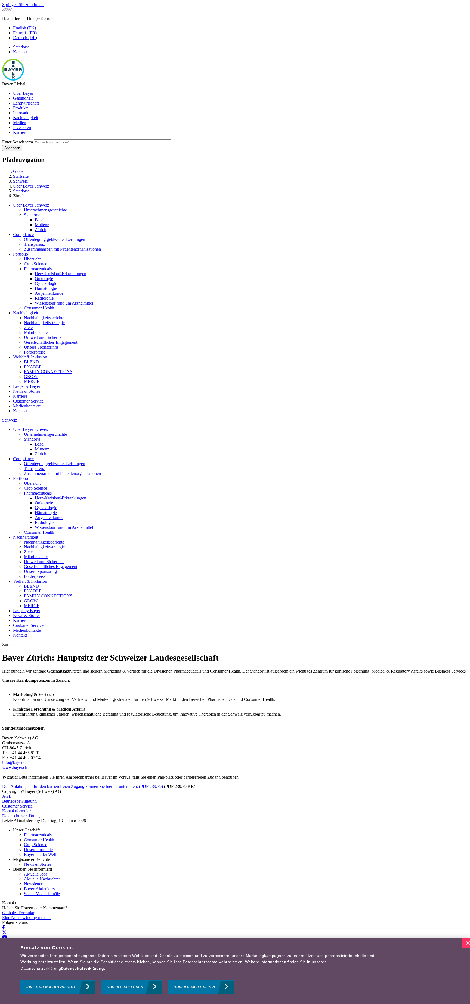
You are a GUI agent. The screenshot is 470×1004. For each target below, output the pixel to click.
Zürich (40, 229)
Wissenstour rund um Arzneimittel (64, 303)
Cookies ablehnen (125, 987)
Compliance (23, 234)
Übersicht (32, 259)
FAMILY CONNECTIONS (48, 371)
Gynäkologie (46, 283)
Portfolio (20, 254)
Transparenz (34, 244)
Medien (19, 122)
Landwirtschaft (26, 103)
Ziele (28, 327)
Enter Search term (17, 142)
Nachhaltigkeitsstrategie (44, 322)
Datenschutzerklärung (21, 815)
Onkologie (44, 278)
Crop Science (35, 264)
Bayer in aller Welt (40, 854)
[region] (235, 971)
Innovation (22, 112)
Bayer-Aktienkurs (39, 888)
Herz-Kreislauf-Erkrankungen (60, 273)
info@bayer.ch (14, 762)
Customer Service (28, 401)
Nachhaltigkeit (25, 117)
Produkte (21, 108)
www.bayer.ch (14, 767)
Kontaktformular (16, 811)
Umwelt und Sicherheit (44, 337)
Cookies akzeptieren (194, 987)
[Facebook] (3, 927)
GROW (31, 376)
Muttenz (42, 224)
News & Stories (26, 391)
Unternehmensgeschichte (45, 210)
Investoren (22, 127)
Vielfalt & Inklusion (30, 357)
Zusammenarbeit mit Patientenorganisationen (62, 249)
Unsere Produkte (38, 849)
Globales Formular (18, 912)
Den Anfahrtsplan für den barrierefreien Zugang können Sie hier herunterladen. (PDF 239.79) (82, 786)
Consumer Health (39, 308)
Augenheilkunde (49, 293)
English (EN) (24, 28)
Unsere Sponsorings (41, 347)
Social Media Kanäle (42, 893)
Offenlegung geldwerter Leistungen (54, 239)
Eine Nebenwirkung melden (26, 917)
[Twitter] (4, 932)
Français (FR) (25, 32)
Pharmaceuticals (38, 268)
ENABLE (33, 366)
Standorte (21, 47)
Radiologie (44, 298)
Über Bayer (23, 93)
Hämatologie (46, 288)
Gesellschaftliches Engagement (50, 342)
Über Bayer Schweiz (31, 205)
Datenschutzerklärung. (83, 968)
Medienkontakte (27, 406)
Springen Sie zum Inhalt (23, 4)
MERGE (31, 381)
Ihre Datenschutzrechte (51, 987)
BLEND (31, 362)
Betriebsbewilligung (19, 801)
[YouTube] (4, 937)
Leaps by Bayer (26, 386)
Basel (39, 219)
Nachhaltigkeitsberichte (44, 317)
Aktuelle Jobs (35, 874)
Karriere (20, 132)
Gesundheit (23, 98)
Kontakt (20, 52)
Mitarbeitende (36, 332)
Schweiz (9, 420)
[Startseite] (13, 79)
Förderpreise (34, 352)
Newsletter (33, 884)
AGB (7, 796)
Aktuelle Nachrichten (42, 879)
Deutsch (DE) (25, 37)
